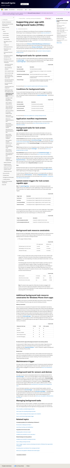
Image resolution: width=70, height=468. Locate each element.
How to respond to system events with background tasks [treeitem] (9, 107)
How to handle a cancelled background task (25, 409)
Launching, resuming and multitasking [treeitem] (9, 65)
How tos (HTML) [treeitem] (7, 39)
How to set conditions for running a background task (35, 115)
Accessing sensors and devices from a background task (27, 448)
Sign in (67, 9)
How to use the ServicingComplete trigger (25, 416)
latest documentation (45, 32)
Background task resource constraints (61, 33)
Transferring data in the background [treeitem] (9, 87)
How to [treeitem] (4, 31)
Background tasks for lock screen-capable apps (61, 28)
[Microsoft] (2, 9)
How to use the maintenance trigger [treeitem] (9, 116)
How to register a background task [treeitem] (9, 103)
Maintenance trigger (60, 38)
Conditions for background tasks (62, 23)
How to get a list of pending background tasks (26, 411)
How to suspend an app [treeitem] (9, 71)
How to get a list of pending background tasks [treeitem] (9, 131)
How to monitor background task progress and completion (28, 413)
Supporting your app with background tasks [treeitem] (10, 94)
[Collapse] (14, 17)
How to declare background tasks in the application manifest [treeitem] (9, 125)
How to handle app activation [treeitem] (8, 68)
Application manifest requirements (60, 26)
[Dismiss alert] (68, 2)
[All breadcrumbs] (17, 18)
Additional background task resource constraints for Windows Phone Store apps (62, 36)
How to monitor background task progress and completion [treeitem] (9, 136)
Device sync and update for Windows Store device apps (27, 450)
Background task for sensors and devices (62, 41)
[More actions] (53, 18)
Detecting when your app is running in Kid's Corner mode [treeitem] (9, 76)
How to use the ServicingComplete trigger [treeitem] (9, 146)
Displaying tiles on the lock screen (23, 432)
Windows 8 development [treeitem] (6, 22)
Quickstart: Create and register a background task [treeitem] (9, 99)
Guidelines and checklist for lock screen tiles (25, 434)
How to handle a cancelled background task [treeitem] (9, 142)
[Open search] (64, 10)
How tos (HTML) (22, 18)
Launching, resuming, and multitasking (24, 427)
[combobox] (7, 20)
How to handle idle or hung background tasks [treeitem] (10, 154)
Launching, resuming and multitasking (33, 18)
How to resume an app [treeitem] (9, 73)
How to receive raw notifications (43, 154)
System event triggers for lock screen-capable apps (62, 31)
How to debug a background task (23, 441)
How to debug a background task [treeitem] (9, 150)
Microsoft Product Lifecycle (34, 13)
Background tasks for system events (62, 21)
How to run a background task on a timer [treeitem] (10, 120)
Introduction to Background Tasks (23, 424)
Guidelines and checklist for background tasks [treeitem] (9, 159)
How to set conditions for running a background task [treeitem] (10, 112)
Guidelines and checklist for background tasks (26, 439)
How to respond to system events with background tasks (36, 86)
